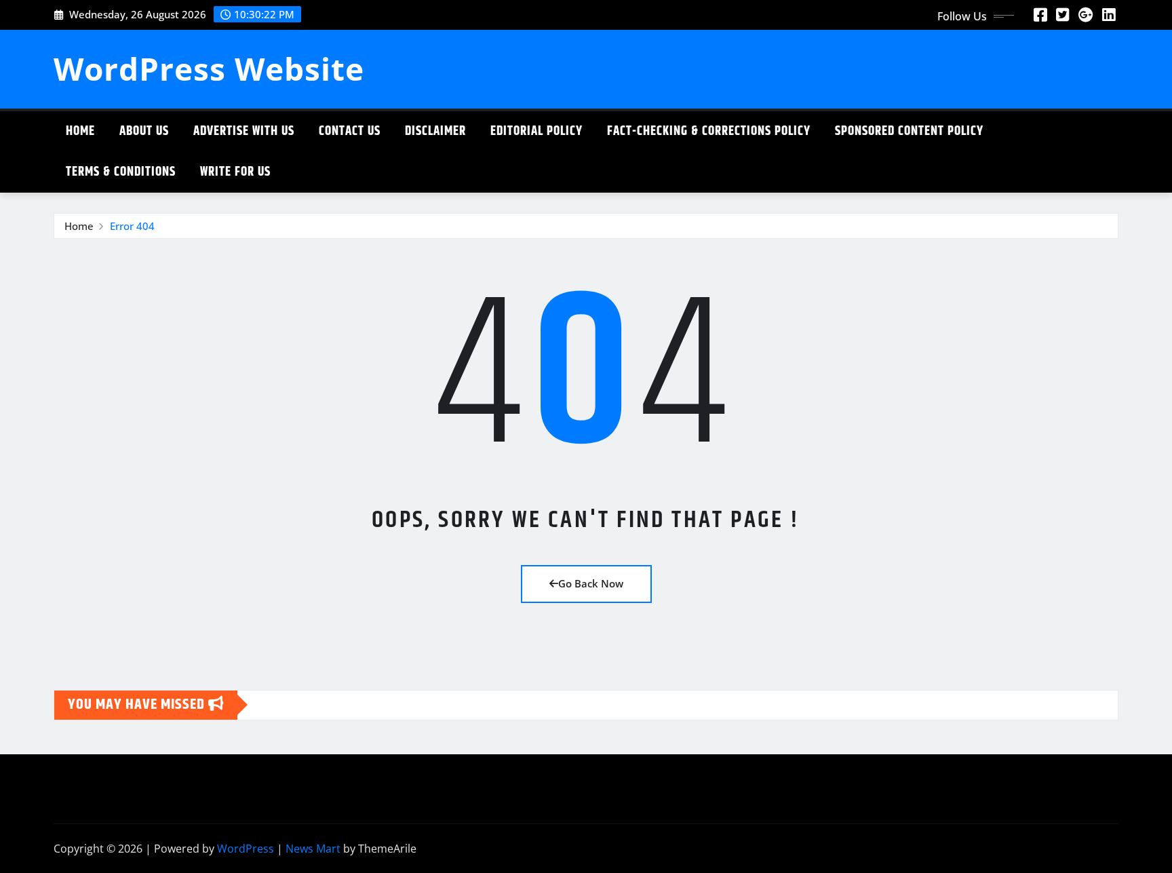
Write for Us (235, 172)
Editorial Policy (536, 131)
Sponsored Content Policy (909, 131)
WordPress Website (209, 68)
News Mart (313, 848)
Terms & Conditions (121, 172)
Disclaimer (435, 131)
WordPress (245, 848)
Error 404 (132, 226)
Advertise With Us (243, 131)
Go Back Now (590, 583)
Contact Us (349, 131)
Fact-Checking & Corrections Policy (708, 131)
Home (80, 131)
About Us (144, 131)
